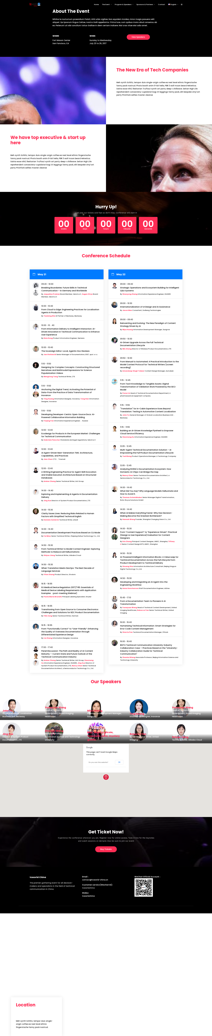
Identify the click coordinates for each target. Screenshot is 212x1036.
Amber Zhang (50, 481)
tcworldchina (88, 896)
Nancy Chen (77, 666)
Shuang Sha (127, 566)
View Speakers (138, 37)
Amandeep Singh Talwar (133, 371)
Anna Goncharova (130, 588)
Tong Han (84, 399)
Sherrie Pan (127, 632)
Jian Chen (48, 459)
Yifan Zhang (49, 574)
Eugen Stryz (87, 294)
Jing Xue (47, 500)
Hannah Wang (128, 519)
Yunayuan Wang (129, 607)
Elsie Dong (48, 338)
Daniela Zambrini (51, 520)
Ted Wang (127, 456)
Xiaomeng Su (128, 437)
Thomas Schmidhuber (132, 497)
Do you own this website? (98, 762)
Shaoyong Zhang (129, 294)
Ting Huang (49, 399)
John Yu (125, 415)
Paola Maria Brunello (53, 597)
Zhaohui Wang (128, 657)
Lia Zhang (48, 638)
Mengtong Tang (51, 376)
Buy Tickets (106, 849)
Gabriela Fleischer (52, 440)
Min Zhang (127, 349)
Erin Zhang (127, 541)
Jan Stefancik (50, 354)
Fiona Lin (126, 393)
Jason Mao (127, 310)
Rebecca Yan (143, 610)
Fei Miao (47, 536)
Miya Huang (127, 329)
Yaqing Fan (49, 421)
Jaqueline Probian (52, 294)
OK (119, 762)
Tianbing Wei (49, 316)
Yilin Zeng (48, 616)
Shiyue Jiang (49, 555)
